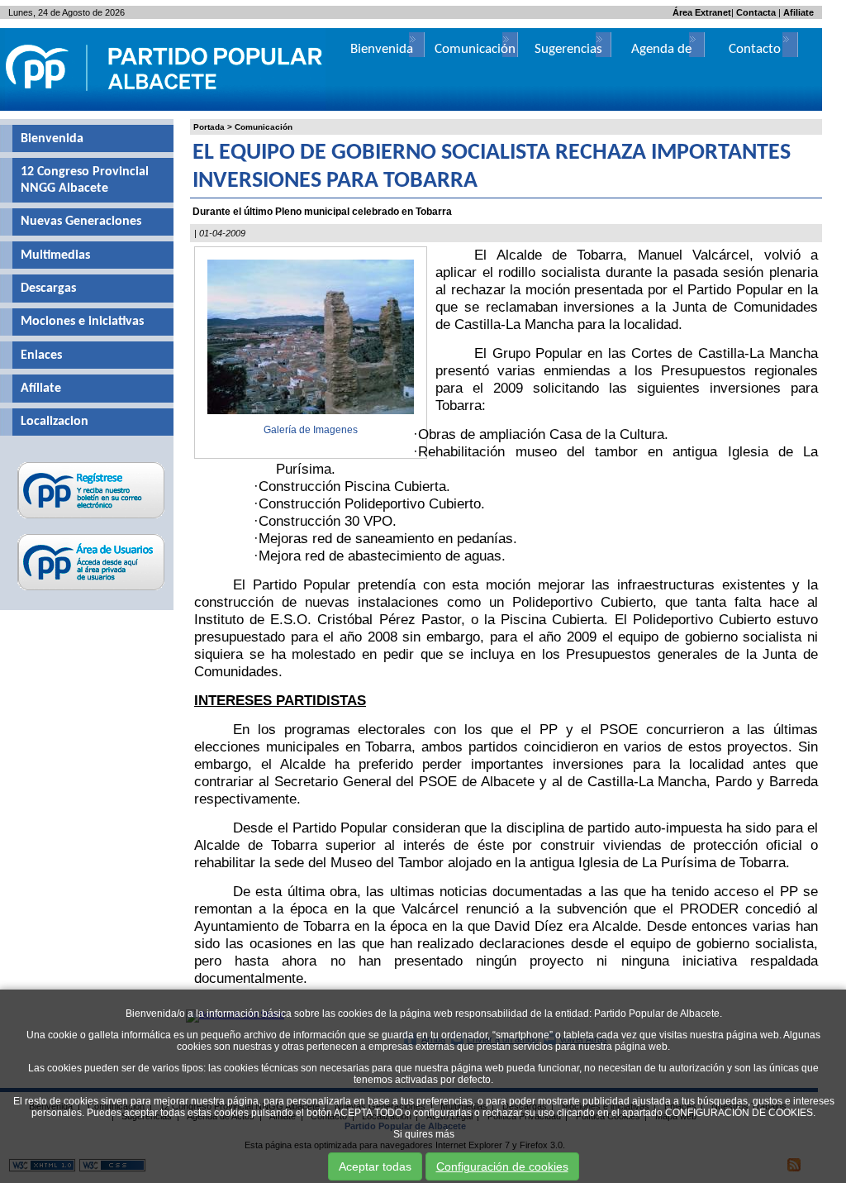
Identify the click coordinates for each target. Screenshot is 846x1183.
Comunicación (263, 126)
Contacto (755, 49)
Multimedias (55, 255)
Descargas (48, 288)
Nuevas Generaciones (81, 221)
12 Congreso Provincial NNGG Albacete (85, 180)
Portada (209, 126)
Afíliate (41, 388)
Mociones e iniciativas (82, 321)
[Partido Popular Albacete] (165, 107)
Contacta (756, 12)
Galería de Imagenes (311, 430)
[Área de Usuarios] (91, 590)
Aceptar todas (375, 1166)
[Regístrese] (91, 518)
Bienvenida (52, 138)
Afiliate (798, 12)
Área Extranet (702, 12)
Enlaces (41, 355)
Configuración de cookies (502, 1166)
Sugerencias (568, 49)
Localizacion (54, 421)
